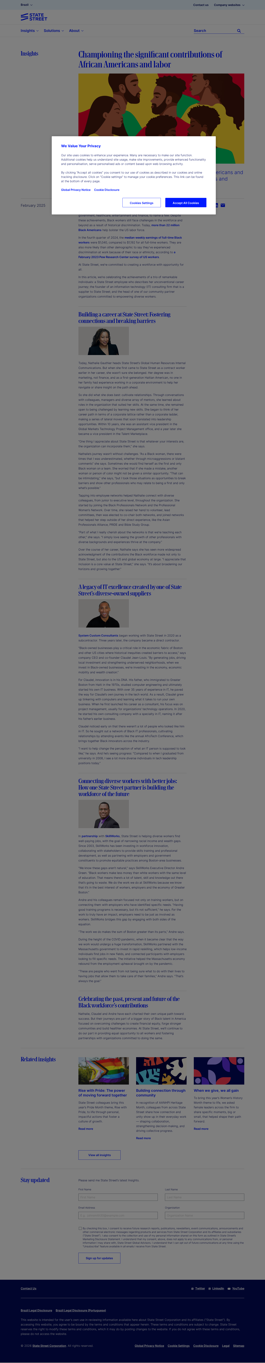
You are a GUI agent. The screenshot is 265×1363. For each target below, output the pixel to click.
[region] (134, 175)
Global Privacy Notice (75, 190)
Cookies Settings (141, 203)
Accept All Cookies (186, 203)
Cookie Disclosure (106, 190)
